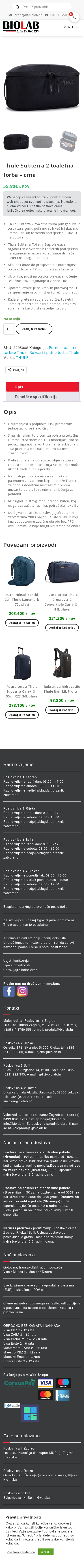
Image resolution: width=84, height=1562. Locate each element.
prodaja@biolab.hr (28, 15)
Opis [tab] (19, 386)
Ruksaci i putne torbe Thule (54, 352)
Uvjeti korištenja (16, 960)
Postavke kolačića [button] (21, 1552)
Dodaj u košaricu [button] (22, 623)
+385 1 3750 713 (60, 15)
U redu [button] (46, 1552)
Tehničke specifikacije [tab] (36, 396)
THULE (22, 357)
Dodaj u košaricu (34, 329)
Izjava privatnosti (16, 965)
